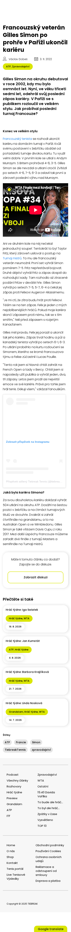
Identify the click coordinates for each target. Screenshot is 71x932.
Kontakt (12, 863)
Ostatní (42, 786)
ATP (8, 66)
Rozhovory (14, 786)
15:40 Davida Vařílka (46, 794)
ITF (8, 816)
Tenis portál (15, 869)
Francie (21, 742)
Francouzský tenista (17, 139)
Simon (36, 742)
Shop (10, 857)
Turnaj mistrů (12, 258)
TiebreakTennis (15, 750)
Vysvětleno (45, 820)
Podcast (13, 775)
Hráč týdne (16, 618)
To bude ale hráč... (50, 802)
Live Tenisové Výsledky (16, 877)
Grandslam (16, 712)
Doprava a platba (48, 881)
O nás (11, 851)
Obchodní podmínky (50, 845)
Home (11, 845)
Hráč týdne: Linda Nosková (24, 703)
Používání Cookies (48, 851)
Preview (12, 798)
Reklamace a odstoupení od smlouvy (46, 871)
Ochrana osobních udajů (49, 859)
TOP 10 (42, 826)
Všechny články (17, 780)
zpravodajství (41, 750)
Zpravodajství (21, 66)
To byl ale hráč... (48, 808)
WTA (26, 618)
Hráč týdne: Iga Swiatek (22, 610)
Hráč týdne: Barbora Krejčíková (27, 672)
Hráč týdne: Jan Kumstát (23, 641)
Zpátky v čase (47, 814)
